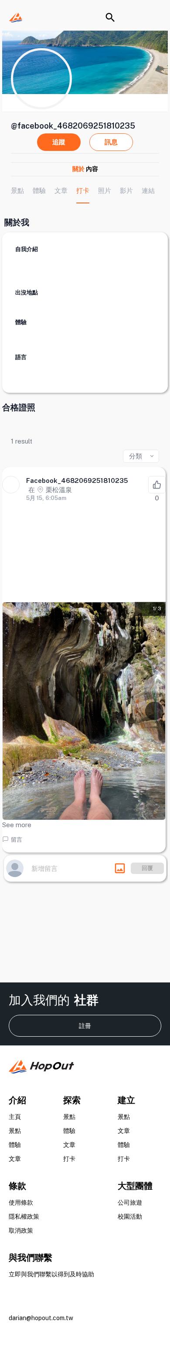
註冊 (85, 1025)
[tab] (17, 190)
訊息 (111, 142)
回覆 (147, 868)
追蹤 (58, 142)
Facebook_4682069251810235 (77, 480)
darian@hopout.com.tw (41, 1317)
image (119, 868)
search (110, 17)
